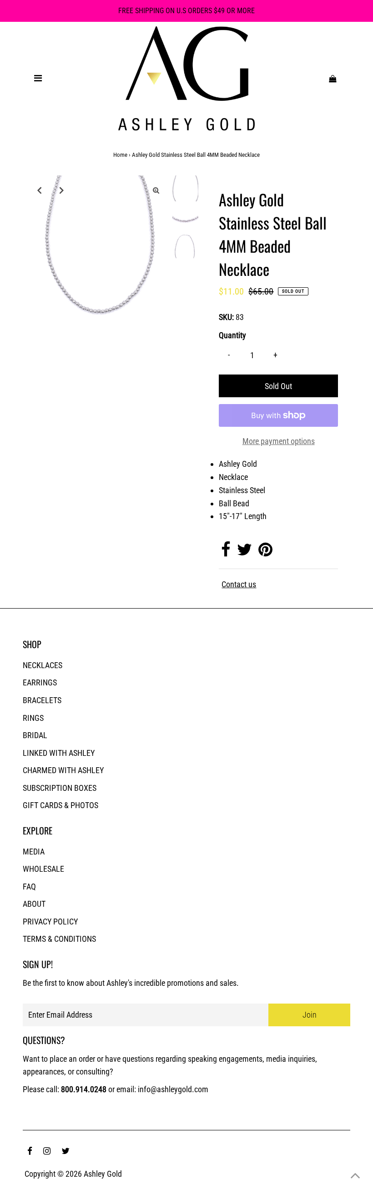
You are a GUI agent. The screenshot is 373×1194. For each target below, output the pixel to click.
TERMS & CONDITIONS (59, 939)
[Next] (61, 190)
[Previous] (39, 190)
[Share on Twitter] (244, 552)
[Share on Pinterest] (265, 552)
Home (120, 154)
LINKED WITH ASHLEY (59, 753)
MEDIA (34, 851)
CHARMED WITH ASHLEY (63, 770)
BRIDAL (35, 735)
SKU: (226, 317)
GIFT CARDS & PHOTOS (60, 805)
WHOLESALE (43, 869)
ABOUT (34, 904)
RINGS (33, 718)
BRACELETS (42, 700)
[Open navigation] (38, 78)
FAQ (29, 886)
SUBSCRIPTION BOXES (59, 788)
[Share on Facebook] (226, 552)
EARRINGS (40, 682)
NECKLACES (42, 665)
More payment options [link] (278, 441)
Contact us (239, 584)
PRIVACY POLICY (50, 921)
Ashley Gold (103, 1174)
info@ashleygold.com (173, 1089)
